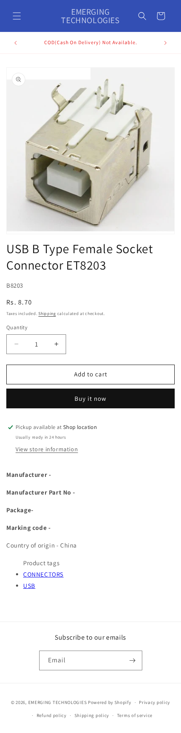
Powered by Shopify (109, 702)
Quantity (16, 327)
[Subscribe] (132, 660)
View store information (47, 449)
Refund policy (52, 715)
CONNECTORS (43, 574)
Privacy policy (154, 702)
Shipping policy (92, 715)
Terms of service (134, 715)
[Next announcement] (165, 43)
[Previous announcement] (15, 43)
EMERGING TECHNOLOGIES (57, 702)
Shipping (47, 313)
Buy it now (90, 398)
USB (29, 586)
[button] (17, 16)
